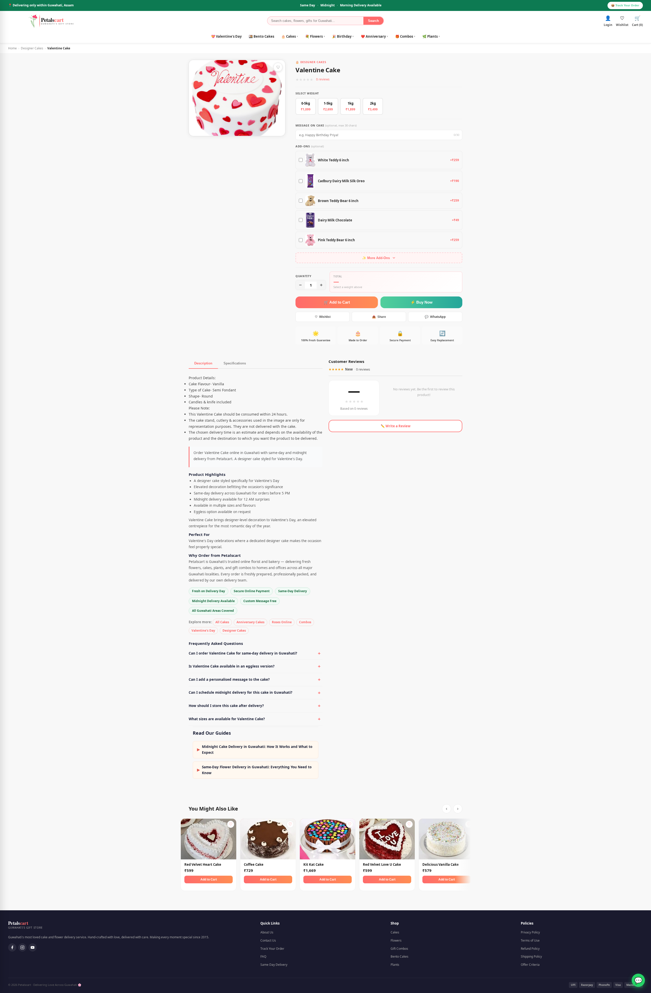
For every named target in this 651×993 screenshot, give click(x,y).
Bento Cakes (399, 956)
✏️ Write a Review (395, 426)
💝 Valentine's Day (226, 36)
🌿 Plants (431, 36)
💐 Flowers (315, 36)
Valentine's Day (203, 630)
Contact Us (268, 940)
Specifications (235, 363)
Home (12, 48)
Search (373, 21)
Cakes (395, 932)
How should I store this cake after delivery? (226, 705)
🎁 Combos (405, 36)
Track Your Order (272, 948)
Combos (305, 622)
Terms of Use (530, 940)
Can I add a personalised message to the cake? (229, 679)
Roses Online (282, 622)
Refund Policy (530, 948)
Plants (395, 964)
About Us (266, 932)
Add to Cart (208, 879)
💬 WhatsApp (435, 317)
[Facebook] (12, 947)
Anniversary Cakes (250, 622)
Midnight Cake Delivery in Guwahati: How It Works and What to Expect (254, 749)
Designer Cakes (32, 48)
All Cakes (222, 622)
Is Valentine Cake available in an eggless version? (231, 666)
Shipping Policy (531, 956)
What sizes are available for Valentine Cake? (227, 719)
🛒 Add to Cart (337, 302)
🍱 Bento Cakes (261, 36)
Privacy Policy (530, 932)
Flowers (396, 940)
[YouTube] (32, 947)
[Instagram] (22, 947)
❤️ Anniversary (374, 36)
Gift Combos (399, 948)
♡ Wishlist (323, 317)
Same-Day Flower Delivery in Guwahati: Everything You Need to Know (254, 770)
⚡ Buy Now (421, 302)
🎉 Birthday (343, 36)
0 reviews (323, 79)
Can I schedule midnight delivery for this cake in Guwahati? (240, 692)
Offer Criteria (530, 964)
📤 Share (379, 317)
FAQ (263, 956)
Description (203, 363)
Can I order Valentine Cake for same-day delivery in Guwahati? (243, 653)
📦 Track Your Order (625, 5)
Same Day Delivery (273, 964)
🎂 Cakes (289, 36)
